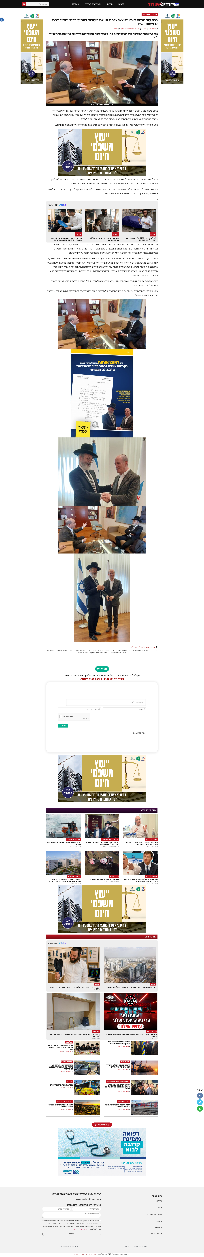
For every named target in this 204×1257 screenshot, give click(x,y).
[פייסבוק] (200, 1096)
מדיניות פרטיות (156, 1233)
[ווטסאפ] (200, 1109)
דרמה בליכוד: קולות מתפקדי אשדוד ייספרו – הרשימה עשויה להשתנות (141, 880)
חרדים (110, 4)
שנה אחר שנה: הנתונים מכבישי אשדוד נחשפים (61, 1105)
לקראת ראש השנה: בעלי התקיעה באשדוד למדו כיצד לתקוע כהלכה (102, 843)
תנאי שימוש (157, 1227)
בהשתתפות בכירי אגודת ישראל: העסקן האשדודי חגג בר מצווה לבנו (60, 1047)
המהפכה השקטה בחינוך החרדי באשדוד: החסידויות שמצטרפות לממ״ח (141, 843)
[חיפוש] (24, 4)
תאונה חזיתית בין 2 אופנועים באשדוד (104, 879)
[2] (102, 1175)
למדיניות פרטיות (91, 1254)
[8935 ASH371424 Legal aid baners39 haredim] (102, 175)
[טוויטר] (200, 1102)
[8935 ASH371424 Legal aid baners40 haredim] (172, 83)
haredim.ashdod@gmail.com (88, 1199)
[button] (2, 20)
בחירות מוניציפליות (148, 647)
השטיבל (75, 4)
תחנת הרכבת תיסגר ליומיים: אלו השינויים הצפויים (117, 1105)
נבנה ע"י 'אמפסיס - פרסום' (69, 1246)
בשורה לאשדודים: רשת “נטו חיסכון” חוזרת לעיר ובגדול (119, 1042)
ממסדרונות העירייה (93, 4)
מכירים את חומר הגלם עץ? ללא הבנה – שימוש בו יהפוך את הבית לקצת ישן (74, 1035)
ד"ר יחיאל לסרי (135, 647)
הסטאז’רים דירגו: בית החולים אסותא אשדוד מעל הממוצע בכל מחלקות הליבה (65, 880)
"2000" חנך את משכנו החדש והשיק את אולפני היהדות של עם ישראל (117, 1087)
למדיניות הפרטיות (80, 1229)
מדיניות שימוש (79, 1254)
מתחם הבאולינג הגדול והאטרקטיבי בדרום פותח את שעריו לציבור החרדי (131, 1035)
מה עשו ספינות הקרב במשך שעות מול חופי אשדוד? (64, 843)
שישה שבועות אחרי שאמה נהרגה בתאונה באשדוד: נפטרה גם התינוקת (61, 1067)
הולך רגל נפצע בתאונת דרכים (61, 1085)
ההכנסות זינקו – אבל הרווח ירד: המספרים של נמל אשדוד (118, 1066)
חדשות (121, 4)
